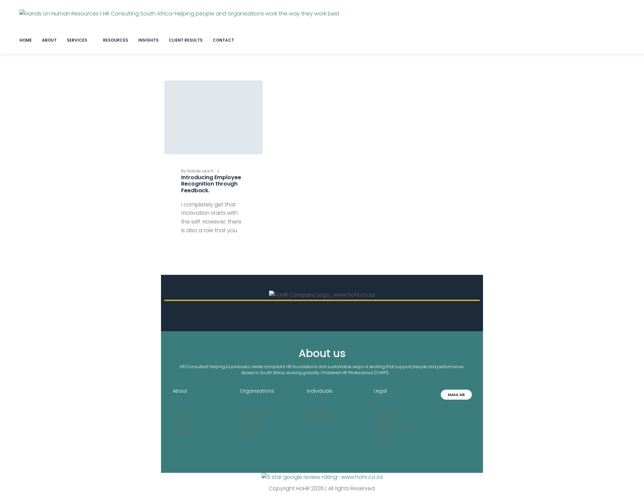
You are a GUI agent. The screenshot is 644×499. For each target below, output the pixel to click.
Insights (183, 431)
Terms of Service (385, 416)
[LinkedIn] (445, 409)
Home (180, 412)
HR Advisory (255, 412)
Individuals (319, 391)
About (180, 391)
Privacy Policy (391, 429)
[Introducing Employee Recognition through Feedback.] (213, 117)
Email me (456, 394)
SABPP (396, 373)
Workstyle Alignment (320, 416)
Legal (380, 391)
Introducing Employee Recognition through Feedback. (211, 183)
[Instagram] (456, 409)
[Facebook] (467, 409)
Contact (385, 439)
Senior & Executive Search (252, 429)
